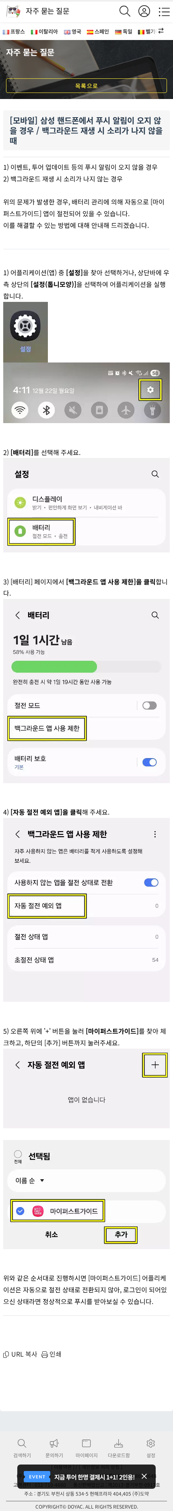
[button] (157, 31)
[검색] (128, 11)
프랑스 (17, 31)
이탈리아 (48, 31)
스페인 (102, 31)
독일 (127, 31)
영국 (76, 31)
